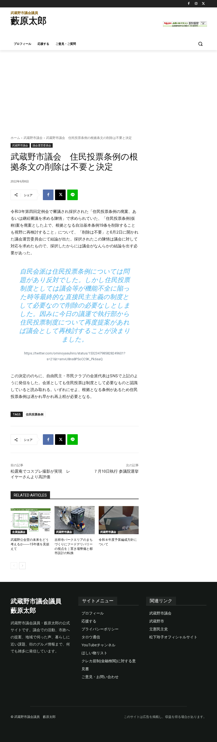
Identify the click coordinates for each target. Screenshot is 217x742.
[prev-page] (14, 565)
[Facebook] (189, 4)
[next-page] (22, 565)
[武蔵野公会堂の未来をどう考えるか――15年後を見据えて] (31, 520)
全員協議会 (18, 532)
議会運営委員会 (42, 145)
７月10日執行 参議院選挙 (116, 471)
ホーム (15, 137)
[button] (200, 44)
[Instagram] (196, 4)
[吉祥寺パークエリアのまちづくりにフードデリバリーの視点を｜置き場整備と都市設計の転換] (74, 520)
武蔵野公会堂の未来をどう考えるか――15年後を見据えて (30, 544)
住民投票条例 (34, 414)
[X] (203, 4)
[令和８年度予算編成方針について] (119, 520)
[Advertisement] (108, 90)
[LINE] (72, 195)
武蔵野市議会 (33, 137)
